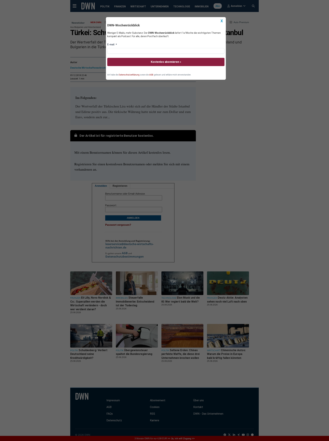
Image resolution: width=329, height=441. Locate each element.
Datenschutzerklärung (129, 75)
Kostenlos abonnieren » (166, 61)
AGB (151, 75)
